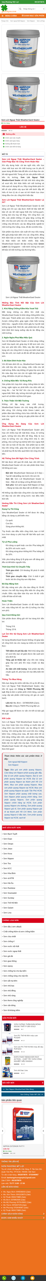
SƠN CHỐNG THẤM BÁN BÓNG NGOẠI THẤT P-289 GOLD (27, 1025)
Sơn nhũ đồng (9, 991)
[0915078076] (4, 1278)
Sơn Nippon (13, 765)
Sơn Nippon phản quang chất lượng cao (23, 794)
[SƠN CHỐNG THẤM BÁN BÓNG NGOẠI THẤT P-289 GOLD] (7, 1027)
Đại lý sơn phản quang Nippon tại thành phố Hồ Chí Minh (23, 782)
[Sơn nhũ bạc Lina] (7, 1072)
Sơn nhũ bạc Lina (21, 1070)
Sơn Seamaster (10, 893)
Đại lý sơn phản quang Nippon (18, 776)
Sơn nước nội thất (11, 946)
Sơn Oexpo (8, 844)
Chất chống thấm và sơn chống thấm (19, 932)
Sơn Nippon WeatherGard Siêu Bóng (20, 1089)
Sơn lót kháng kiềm (11, 1010)
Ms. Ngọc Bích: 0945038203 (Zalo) (17, 1192)
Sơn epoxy (8, 966)
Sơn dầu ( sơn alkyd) (12, 927)
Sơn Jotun (7, 849)
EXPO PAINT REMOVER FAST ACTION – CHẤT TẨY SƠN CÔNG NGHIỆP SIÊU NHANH (28, 1059)
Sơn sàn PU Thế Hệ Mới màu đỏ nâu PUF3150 (28, 1048)
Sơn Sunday (8, 898)
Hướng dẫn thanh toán (12, 144)
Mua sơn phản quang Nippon (23, 785)
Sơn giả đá (8, 956)
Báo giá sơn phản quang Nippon (26, 770)
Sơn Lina (7, 913)
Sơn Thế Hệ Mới (10, 903)
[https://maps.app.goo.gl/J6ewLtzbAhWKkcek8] (23, 1278)
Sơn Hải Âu (8, 883)
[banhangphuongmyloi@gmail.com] (32, 1278)
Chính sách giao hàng (12, 141)
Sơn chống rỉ (8, 941)
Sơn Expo (7, 839)
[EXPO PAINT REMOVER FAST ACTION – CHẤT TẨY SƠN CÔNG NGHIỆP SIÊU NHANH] (7, 1061)
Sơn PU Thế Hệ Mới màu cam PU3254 (26, 1037)
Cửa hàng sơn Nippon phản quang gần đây (23, 773)
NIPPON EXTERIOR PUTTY (13, 1146)
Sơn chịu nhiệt (9, 936)
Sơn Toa (7, 863)
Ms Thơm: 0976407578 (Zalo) (15, 1205)
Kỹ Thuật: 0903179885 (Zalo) (14, 1197)
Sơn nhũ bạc (8, 986)
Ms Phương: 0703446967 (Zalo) (15, 1208)
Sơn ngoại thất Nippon (17, 762)
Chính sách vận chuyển (13, 138)
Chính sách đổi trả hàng (13, 147)
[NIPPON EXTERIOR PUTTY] (23, 1124)
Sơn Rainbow (9, 888)
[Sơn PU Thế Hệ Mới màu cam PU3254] (7, 1038)
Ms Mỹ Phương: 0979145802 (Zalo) (17, 1202)
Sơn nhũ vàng (9, 996)
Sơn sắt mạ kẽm (10, 981)
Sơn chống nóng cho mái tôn (15, 976)
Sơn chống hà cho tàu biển (14, 971)
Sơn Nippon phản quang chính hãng (20, 797)
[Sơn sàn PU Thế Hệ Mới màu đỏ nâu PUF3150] (7, 1049)
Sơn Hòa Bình (9, 873)
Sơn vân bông (9, 1005)
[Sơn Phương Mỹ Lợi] (8, 9)
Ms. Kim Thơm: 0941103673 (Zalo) (17, 1194)
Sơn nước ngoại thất (12, 951)
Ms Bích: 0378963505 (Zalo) (14, 1200)
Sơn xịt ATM (8, 878)
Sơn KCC (7, 868)
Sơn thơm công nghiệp (13, 1000)
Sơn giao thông (10, 961)
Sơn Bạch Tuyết (10, 834)
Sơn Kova (7, 854)
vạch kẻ (22, 818)
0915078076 (39, 2)
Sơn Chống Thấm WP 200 (30, 1094)
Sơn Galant (8, 908)
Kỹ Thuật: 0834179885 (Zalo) (14, 1210)
